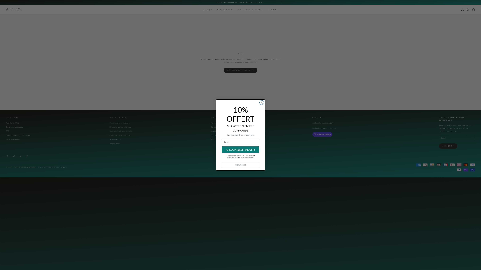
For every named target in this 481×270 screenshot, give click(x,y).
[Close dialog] (262, 102)
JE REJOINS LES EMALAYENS (240, 149)
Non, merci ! (240, 165)
